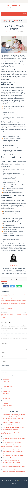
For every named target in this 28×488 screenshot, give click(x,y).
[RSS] (14, 1)
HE (22, 480)
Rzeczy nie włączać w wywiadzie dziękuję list (13, 436)
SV (25, 482)
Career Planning (6, 379)
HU (24, 480)
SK (18, 482)
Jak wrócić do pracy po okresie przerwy (12, 442)
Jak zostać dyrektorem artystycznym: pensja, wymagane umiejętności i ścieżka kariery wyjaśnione (13, 419)
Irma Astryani (5, 322)
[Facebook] (14, 279)
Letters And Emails (7, 401)
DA (6, 480)
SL (20, 482)
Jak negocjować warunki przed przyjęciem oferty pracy (13, 303)
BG (2, 480)
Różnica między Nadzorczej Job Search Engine (13, 457)
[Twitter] (16, 279)
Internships (5, 388)
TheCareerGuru (14, 5)
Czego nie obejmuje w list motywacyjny (12, 422)
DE (17, 480)
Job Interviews (9, 308)
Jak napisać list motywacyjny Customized (12, 469)
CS (4, 480)
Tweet (12, 286)
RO (14, 482)
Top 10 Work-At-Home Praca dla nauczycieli (13, 455)
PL (11, 482)
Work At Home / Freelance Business (11, 408)
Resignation (5, 403)
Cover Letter (6, 381)
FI (13, 480)
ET (11, 480)
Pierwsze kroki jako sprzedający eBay (11, 460)
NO (7, 482)
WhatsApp (18, 286)
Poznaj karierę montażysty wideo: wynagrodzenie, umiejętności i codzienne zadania (13, 439)
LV (2, 482)
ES (23, 482)
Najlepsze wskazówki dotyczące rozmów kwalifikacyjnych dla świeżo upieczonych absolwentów (13, 299)
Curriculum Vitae (7, 384)
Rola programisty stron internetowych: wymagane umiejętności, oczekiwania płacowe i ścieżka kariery (13, 465)
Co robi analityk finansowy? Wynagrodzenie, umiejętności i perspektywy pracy (12, 452)
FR (15, 480)
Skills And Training (7, 405)
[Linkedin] (12, 279)
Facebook (6, 286)
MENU (24, 13)
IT (26, 480)
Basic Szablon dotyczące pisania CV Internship (13, 427)
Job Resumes (6, 396)
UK (15, 483)
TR (13, 483)
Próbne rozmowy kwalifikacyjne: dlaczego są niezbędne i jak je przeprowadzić (14, 294)
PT (9, 482)
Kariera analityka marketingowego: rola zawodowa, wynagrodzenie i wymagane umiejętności (13, 415)
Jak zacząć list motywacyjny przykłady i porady (13, 425)
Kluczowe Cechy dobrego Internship (11, 449)
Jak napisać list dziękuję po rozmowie (11, 462)
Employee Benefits (7, 386)
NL (8, 480)
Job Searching (6, 398)
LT (4, 482)
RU (16, 482)
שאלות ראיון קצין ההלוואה (21, 313)
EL (19, 480)
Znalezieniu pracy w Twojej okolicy (10, 429)
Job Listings (6, 393)
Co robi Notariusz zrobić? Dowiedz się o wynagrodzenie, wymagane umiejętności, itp (11, 445)
